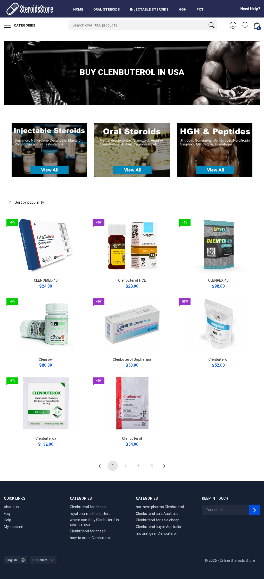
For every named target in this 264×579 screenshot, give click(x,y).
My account (13, 527)
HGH (182, 9)
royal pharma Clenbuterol (90, 514)
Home (78, 9)
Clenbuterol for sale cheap (157, 520)
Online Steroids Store (237, 560)
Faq (7, 514)
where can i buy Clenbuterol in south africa (94, 522)
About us (11, 507)
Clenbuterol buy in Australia (158, 527)
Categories (24, 25)
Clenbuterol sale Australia (157, 514)
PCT (200, 9)
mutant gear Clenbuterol (156, 533)
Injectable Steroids (149, 9)
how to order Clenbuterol (90, 538)
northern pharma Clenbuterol (160, 507)
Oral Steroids (106, 9)
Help (7, 520)
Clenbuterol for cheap (88, 507)
